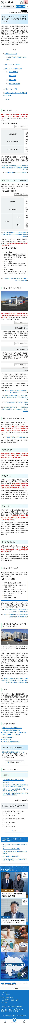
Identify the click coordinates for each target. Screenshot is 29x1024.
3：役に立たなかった (9, 815)
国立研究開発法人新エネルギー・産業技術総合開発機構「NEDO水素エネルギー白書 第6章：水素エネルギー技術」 (15, 167)
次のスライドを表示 (27, 6)
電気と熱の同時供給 (14, 84)
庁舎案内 (4, 992)
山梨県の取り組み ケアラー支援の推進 (13, 780)
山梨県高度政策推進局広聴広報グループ (13, 752)
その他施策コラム (8, 782)
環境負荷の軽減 (13, 72)
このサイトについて (7, 997)
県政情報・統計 (8, 983)
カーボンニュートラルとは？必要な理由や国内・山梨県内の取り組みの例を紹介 (15, 785)
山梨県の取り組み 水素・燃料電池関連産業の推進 (15, 852)
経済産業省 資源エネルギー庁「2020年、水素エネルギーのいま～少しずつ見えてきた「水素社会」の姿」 (15, 397)
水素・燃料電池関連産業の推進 (11, 730)
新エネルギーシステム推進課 (11, 856)
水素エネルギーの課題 (11, 89)
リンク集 (4, 1002)
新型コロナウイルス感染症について (12, 728)
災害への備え (12, 80)
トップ (2, 983)
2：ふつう (18, 813)
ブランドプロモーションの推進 (11, 735)
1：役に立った (8, 813)
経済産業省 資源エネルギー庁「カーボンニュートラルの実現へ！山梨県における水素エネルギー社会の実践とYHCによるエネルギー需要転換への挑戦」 (14, 680)
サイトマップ (5, 995)
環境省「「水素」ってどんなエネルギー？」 (17, 172)
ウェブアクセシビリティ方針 (10, 1000)
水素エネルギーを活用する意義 (13, 68)
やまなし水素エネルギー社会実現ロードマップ (15, 845)
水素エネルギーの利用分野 (12, 64)
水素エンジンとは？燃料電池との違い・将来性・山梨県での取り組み (15, 794)
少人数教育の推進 (7, 739)
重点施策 (6, 775)
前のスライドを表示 (1, 6)
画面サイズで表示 (23, 126)
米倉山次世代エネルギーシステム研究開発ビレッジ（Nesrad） (15, 860)
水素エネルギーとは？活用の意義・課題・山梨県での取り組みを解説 (15, 790)
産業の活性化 (12, 76)
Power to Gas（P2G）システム (11, 849)
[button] (21, 2)
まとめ (7, 99)
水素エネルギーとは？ (11, 54)
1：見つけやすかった (9, 822)
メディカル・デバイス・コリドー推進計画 (14, 732)
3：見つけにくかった (9, 826)
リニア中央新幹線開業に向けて (11, 742)
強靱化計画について (8, 737)
